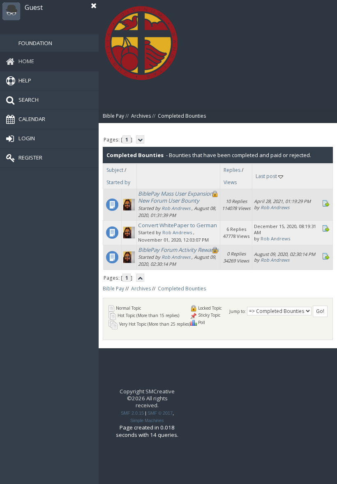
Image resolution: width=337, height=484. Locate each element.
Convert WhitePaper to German (177, 225)
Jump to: (237, 311)
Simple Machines (147, 420)
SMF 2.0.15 (132, 413)
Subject (114, 170)
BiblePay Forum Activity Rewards (178, 249)
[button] (94, 5)
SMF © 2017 (160, 413)
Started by (118, 182)
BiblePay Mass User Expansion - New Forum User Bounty (177, 197)
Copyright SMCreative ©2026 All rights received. (147, 398)
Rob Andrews (176, 208)
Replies (232, 170)
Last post (267, 176)
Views (230, 182)
